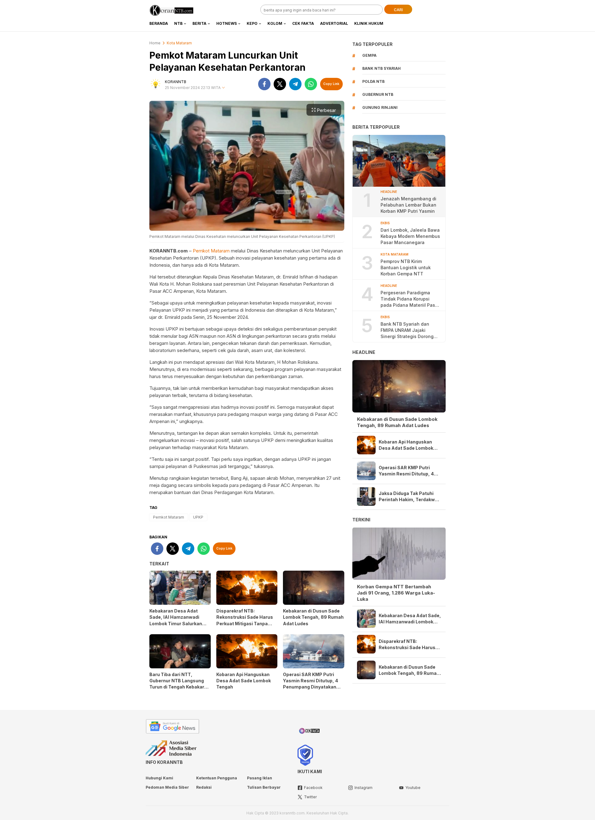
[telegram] (295, 84)
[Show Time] (223, 88)
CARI (398, 9)
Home (155, 43)
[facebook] (264, 84)
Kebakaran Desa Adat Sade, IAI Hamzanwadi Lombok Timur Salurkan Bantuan (175, 620)
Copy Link (331, 84)
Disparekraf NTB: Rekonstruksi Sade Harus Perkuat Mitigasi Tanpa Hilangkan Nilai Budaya (244, 620)
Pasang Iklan (259, 778)
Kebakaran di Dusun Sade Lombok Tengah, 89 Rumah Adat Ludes (313, 617)
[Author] (155, 84)
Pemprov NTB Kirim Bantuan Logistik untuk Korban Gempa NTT (406, 267)
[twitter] (280, 84)
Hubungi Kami (159, 778)
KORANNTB (175, 81)
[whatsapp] (311, 84)
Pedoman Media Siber (167, 787)
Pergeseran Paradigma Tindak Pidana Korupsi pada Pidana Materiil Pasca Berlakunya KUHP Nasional (410, 299)
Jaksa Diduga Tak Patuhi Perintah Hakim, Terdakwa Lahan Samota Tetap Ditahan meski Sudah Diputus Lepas (408, 497)
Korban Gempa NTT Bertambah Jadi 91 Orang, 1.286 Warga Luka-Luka (396, 592)
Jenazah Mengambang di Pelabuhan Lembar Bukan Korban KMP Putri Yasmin (408, 205)
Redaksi (204, 787)
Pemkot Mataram (211, 251)
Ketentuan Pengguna (216, 778)
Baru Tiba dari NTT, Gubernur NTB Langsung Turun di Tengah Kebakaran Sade (179, 684)
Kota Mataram (179, 43)
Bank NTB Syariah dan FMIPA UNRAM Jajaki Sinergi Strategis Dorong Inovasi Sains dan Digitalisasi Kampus (407, 330)
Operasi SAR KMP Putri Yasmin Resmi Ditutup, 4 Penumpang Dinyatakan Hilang (310, 684)
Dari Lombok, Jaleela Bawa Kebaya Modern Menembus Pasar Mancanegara (410, 236)
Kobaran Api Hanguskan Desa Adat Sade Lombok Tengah (243, 680)
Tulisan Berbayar (264, 787)
